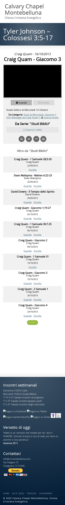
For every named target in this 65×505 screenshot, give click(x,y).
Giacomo (49, 114)
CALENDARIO (45, 493)
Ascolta (45, 102)
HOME (6, 493)
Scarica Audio (51, 117)
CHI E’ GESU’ (18, 493)
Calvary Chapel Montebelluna (24, 9)
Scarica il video (34, 129)
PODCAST (32, 493)
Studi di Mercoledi (33, 114)
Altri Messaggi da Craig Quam (22, 117)
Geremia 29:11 (10, 443)
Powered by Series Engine (32, 331)
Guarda (23, 102)
